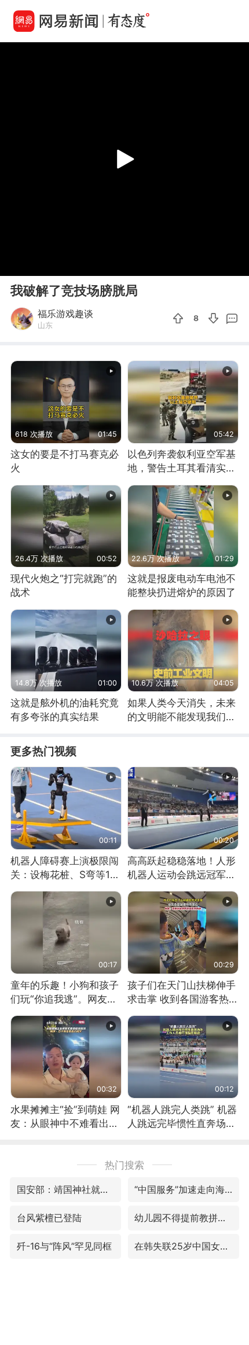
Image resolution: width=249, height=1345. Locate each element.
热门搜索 (124, 1165)
